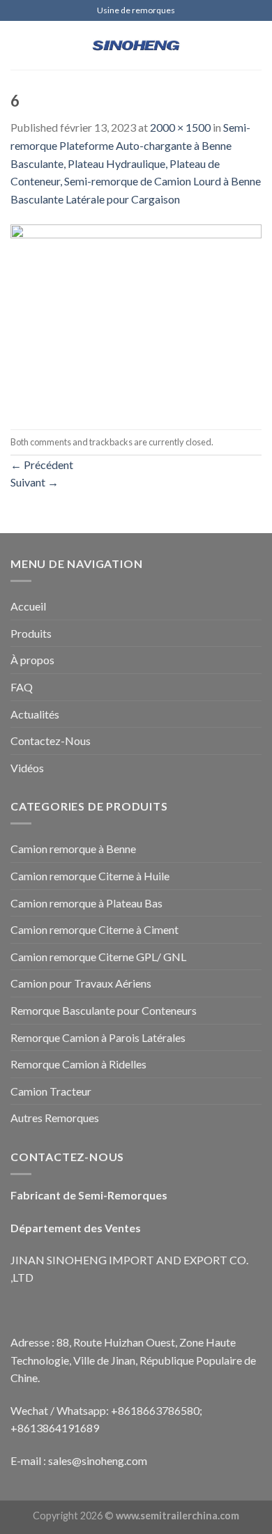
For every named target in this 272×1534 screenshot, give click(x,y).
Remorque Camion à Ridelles (78, 1064)
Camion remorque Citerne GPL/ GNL (98, 956)
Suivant (34, 482)
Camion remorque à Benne (73, 848)
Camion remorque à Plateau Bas (86, 903)
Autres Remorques (54, 1117)
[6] (136, 316)
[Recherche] (256, 45)
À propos (32, 659)
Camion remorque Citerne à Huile (89, 875)
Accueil (28, 606)
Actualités (34, 714)
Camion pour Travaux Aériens (80, 983)
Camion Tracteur (50, 1091)
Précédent (41, 464)
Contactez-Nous (50, 740)
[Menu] (18, 45)
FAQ (21, 686)
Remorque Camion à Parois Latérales (98, 1037)
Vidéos (27, 767)
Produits (31, 633)
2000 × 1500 (180, 127)
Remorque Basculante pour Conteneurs (103, 1010)
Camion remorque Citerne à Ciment (94, 929)
